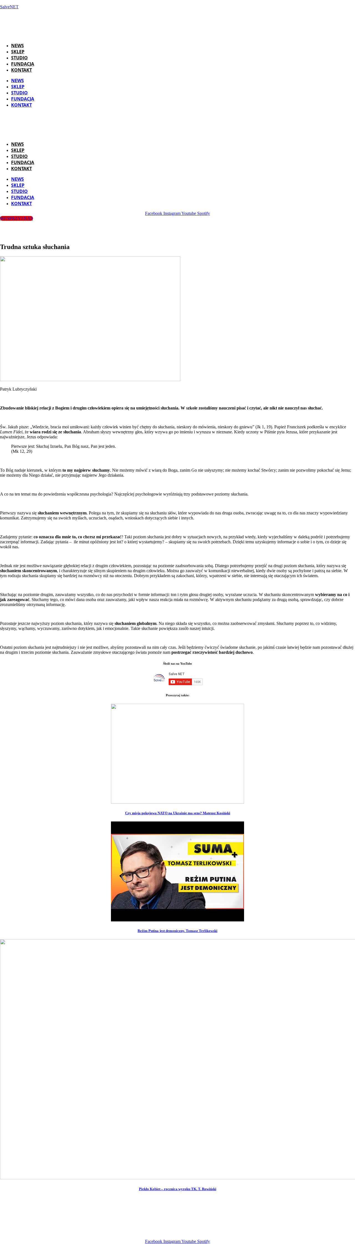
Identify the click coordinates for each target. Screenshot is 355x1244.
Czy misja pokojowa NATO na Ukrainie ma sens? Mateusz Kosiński (177, 813)
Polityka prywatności (265, 1232)
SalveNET (9, 6)
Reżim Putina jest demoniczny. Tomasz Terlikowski (177, 931)
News (17, 45)
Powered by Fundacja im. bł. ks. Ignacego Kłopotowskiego (184, 1232)
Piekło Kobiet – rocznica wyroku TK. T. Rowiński (177, 1189)
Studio (19, 58)
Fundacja (22, 64)
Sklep (17, 52)
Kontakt (21, 70)
